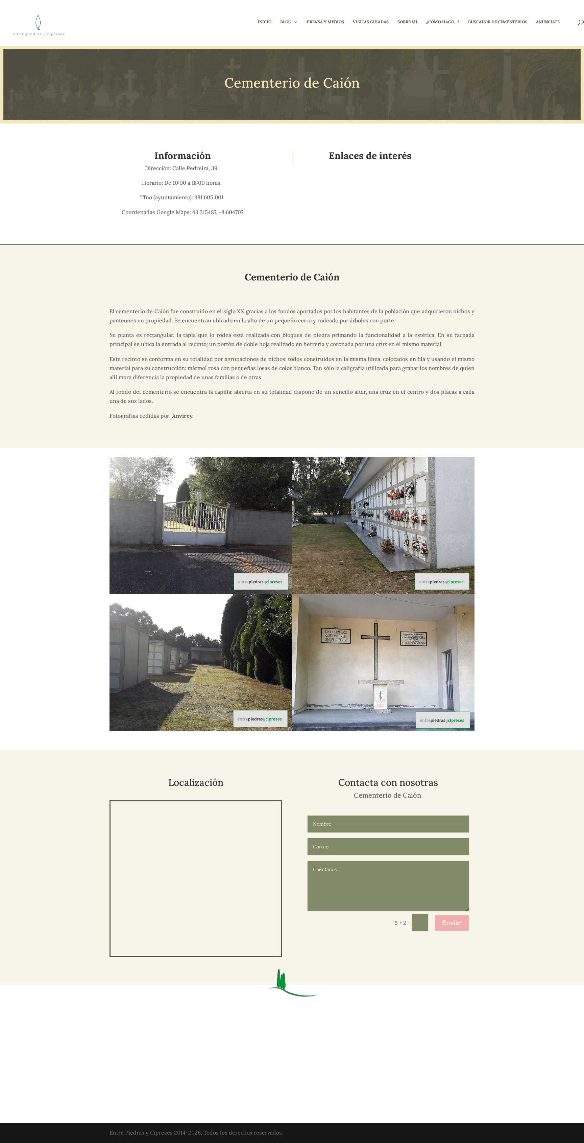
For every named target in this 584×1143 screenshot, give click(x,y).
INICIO (264, 22)
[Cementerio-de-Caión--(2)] (383, 731)
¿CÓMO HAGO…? (442, 22)
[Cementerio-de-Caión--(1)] (201, 731)
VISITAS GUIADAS (371, 22)
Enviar (452, 922)
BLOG (285, 22)
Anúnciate (548, 22)
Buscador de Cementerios (497, 22)
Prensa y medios (325, 22)
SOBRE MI (407, 22)
